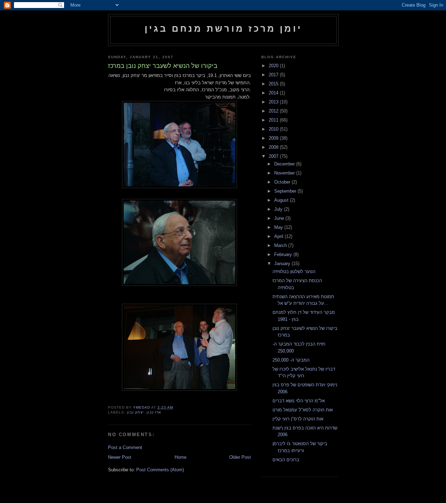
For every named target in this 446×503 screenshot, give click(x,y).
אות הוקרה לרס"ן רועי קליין (297, 418)
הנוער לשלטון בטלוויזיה (293, 271)
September (286, 191)
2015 (274, 83)
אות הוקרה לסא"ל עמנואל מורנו (302, 409)
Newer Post (119, 457)
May (279, 227)
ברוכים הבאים (285, 459)
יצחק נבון (135, 412)
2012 (274, 111)
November (285, 173)
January (283, 263)
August (282, 200)
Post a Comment (125, 447)
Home (180, 457)
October (283, 182)
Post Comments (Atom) (160, 469)
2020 (274, 65)
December (285, 164)
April (279, 236)
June (279, 218)
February (283, 254)
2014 (274, 92)
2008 (274, 147)
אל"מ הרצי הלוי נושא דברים (298, 400)
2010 (274, 129)
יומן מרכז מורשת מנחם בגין (223, 28)
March (281, 245)
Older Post (240, 457)
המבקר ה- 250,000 (290, 360)
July (279, 209)
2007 (274, 156)
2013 (274, 102)
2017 (274, 74)
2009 (274, 138)
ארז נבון (154, 412)
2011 (274, 120)
